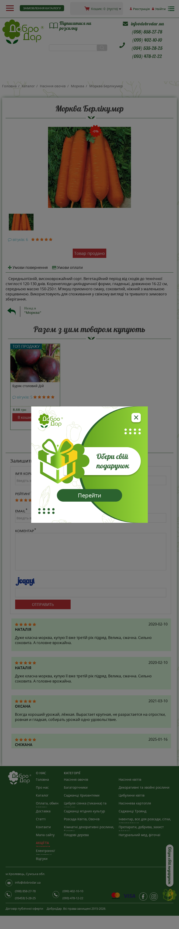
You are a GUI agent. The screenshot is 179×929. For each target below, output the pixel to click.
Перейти (89, 495)
